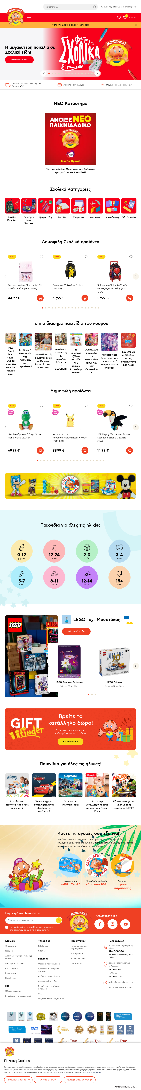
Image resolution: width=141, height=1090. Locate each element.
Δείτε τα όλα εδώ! (19, 59)
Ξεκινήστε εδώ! (70, 741)
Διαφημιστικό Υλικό (14, 963)
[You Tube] (125, 924)
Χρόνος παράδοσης (110, 7)
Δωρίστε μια (70, 883)
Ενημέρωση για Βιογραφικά (18, 996)
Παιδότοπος (11, 978)
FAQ (40, 994)
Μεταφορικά (77, 953)
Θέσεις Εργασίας (13, 991)
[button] (49, 73)
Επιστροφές (76, 963)
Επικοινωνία (11, 973)
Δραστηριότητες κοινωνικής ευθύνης (18, 957)
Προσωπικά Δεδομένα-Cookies (49, 970)
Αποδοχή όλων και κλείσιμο (80, 1080)
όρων (26, 930)
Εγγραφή (59, 920)
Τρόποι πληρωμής (79, 958)
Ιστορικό (9, 951)
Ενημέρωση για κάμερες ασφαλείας (49, 987)
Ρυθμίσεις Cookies (17, 1080)
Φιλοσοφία (10, 946)
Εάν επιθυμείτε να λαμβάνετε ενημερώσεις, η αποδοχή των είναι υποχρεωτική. (33, 928)
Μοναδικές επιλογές (96, 883)
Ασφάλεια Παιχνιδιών (48, 981)
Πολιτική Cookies (93, 1072)
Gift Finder (43, 946)
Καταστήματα (129, 7)
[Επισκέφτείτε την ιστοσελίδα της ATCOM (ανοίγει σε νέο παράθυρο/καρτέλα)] (126, 1087)
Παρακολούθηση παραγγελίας (78, 947)
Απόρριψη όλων (48, 1080)
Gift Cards (43, 951)
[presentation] (44, 73)
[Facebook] (99, 924)
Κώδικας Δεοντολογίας (49, 976)
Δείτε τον (122, 885)
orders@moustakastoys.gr (121, 982)
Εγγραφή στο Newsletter (22, 913)
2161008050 (116, 951)
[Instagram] (112, 924)
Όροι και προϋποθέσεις (49, 964)
